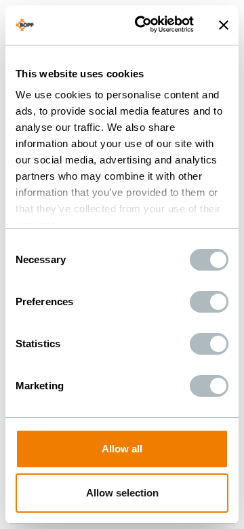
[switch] (209, 302)
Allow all (122, 448)
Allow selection (122, 492)
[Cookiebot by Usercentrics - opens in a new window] (143, 25)
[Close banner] (223, 25)
